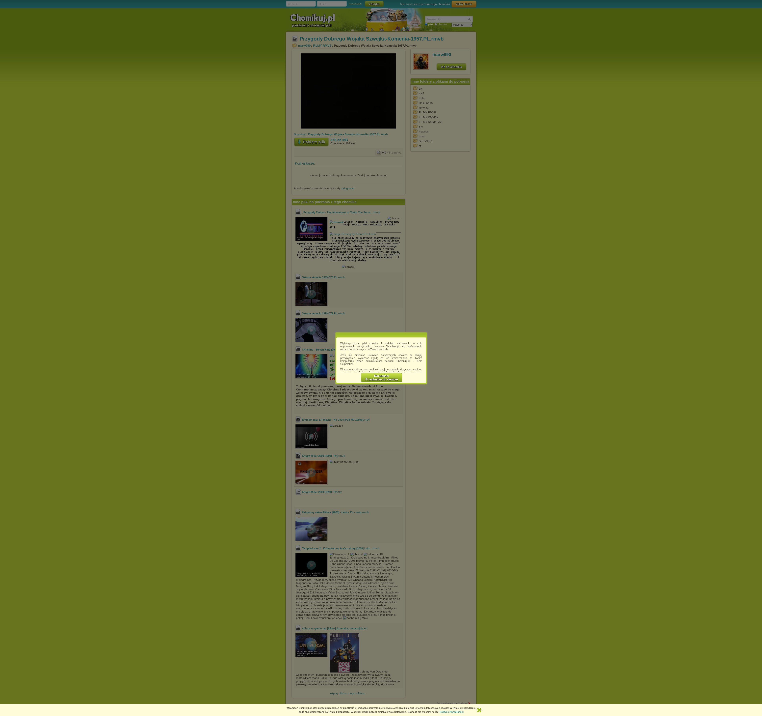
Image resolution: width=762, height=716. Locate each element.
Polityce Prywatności (452, 712)
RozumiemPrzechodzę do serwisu (381, 377)
